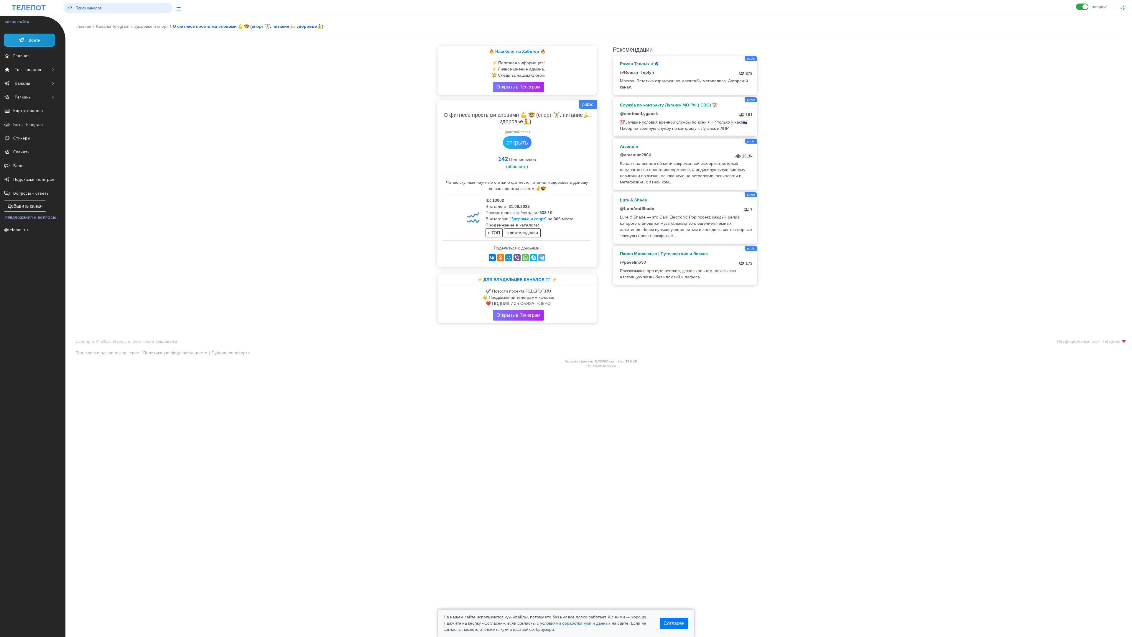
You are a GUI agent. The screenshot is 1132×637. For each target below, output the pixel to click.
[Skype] (533, 257)
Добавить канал (25, 205)
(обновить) (517, 166)
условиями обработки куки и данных (575, 623)
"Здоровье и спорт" (528, 218)
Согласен (674, 623)
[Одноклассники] (500, 257)
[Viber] (517, 257)
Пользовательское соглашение (107, 353)
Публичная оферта (231, 353)
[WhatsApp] (525, 257)
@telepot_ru (16, 230)
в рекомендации (522, 232)
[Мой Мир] (508, 257)
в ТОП (494, 232)
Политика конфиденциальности (175, 353)
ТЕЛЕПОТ (29, 8)
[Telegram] (541, 257)
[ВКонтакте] (492, 257)
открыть (517, 142)
